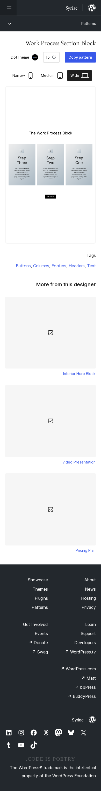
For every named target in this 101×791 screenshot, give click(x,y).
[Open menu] (8, 8)
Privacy (89, 607)
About (90, 579)
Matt (88, 678)
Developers (85, 642)
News (90, 589)
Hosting (88, 598)
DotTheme (20, 57)
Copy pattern (80, 57)
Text (91, 265)
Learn (90, 624)
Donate (38, 642)
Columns (41, 265)
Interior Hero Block (79, 373)
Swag (40, 651)
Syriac (78, 719)
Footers (59, 265)
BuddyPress (82, 696)
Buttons (23, 265)
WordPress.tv (80, 651)
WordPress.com (78, 668)
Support (88, 633)
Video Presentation (79, 462)
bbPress (85, 687)
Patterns (88, 23)
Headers (77, 265)
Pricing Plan (86, 550)
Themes (40, 589)
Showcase (38, 579)
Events (41, 633)
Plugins (41, 598)
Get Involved (35, 624)
